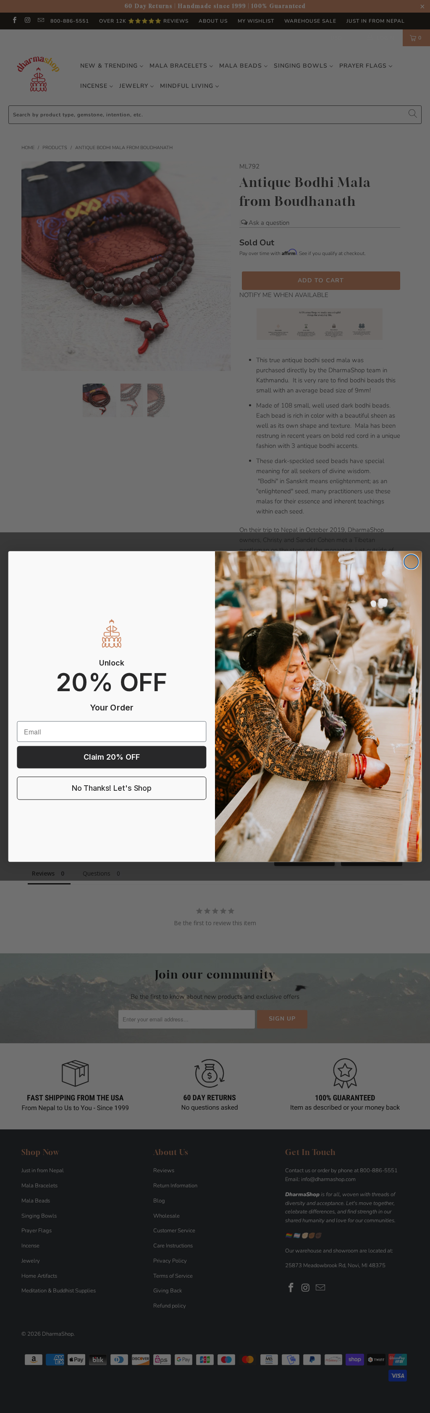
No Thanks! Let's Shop (112, 788)
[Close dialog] (411, 562)
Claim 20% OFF (112, 757)
